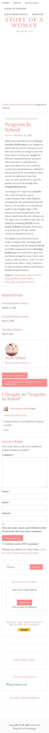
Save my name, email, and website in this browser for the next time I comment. (24, 530)
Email (6, 502)
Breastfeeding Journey (15, 316)
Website (6, 513)
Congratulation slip (22, 275)
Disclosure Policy (16, 14)
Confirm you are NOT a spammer (21, 544)
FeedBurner (31, 607)
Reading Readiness (25, 282)
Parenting (16, 104)
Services (37, 14)
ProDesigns (30, 728)
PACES (14, 278)
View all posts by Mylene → (18, 363)
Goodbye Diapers (12, 329)
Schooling (28, 104)
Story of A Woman (24, 22)
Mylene (8, 136)
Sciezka (33, 118)
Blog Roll (32, 3)
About (17, 3)
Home (5, 3)
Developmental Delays (15, 303)
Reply (6, 430)
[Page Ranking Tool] (16, 684)
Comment (8, 455)
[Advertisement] (24, 58)
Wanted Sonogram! (15, 375)
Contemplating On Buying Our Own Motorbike (23, 382)
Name (6, 491)
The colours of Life (20, 408)
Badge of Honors (15, 9)
